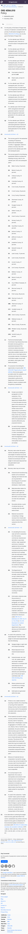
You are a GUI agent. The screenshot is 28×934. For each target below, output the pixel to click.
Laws (8, 923)
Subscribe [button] (4, 861)
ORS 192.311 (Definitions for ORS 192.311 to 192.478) (19, 619)
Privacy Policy (4, 912)
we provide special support (16, 885)
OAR (8, 926)
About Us (3, 901)
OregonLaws (13, 2)
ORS (5, 5)
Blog (2, 899)
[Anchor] (22, 35)
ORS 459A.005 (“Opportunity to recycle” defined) (17, 370)
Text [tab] (3, 24)
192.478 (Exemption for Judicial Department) (18, 623)
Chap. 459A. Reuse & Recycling (10, 6)
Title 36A (14, 5)
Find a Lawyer (4, 897)
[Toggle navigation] (25, 2)
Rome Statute (10, 930)
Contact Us (3, 905)
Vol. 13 (8, 5)
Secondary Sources (6, 910)
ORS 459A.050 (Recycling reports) (17, 678)
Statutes (9, 919)
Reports (3, 907)
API (2, 903)
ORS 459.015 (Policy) (14, 34)
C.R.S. (8, 917)
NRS (8, 921)
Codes (9, 915)
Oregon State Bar (7, 872)
